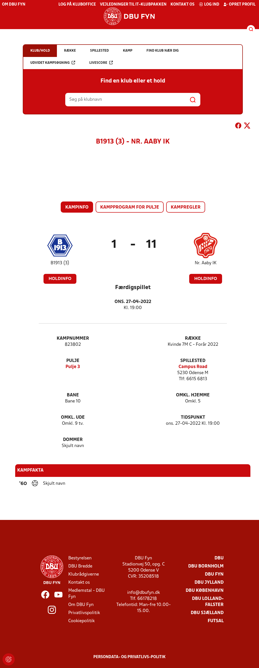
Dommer (73, 440)
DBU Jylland (209, 582)
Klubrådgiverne (83, 574)
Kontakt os (182, 4)
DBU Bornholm (206, 566)
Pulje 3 (73, 367)
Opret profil (242, 4)
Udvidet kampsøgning (50, 63)
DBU (219, 558)
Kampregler (186, 207)
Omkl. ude (73, 417)
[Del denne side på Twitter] (247, 127)
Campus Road (193, 367)
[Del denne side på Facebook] (238, 127)
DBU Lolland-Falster (208, 602)
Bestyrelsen (80, 558)
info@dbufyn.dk (143, 593)
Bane (73, 395)
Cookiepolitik (81, 621)
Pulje (72, 361)
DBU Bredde (80, 566)
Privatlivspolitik (84, 613)
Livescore (98, 63)
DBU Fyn (214, 574)
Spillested (192, 361)
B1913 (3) (60, 263)
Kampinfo (77, 207)
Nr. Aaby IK (206, 263)
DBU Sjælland (207, 613)
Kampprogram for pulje (129, 207)
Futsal (216, 621)
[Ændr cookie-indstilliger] (9, 659)
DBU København (205, 591)
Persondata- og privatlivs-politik (129, 657)
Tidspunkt (193, 417)
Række (193, 338)
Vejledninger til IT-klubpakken (133, 4)
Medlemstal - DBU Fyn (86, 594)
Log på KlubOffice (77, 4)
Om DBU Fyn (13, 4)
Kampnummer (73, 338)
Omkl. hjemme (193, 395)
